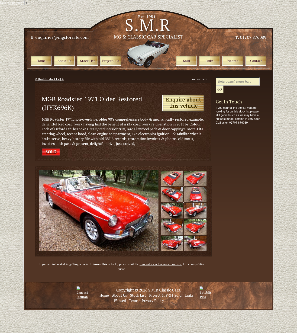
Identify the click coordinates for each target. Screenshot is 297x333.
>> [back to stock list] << (49, 79)
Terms (134, 300)
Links (189, 295)
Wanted (120, 300)
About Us (119, 295)
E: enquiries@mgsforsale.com (60, 37)
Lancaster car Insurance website (161, 264)
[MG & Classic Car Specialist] (149, 37)
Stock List (138, 295)
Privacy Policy (153, 300)
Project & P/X (160, 295)
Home (104, 295)
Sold (177, 295)
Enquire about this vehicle (183, 103)
